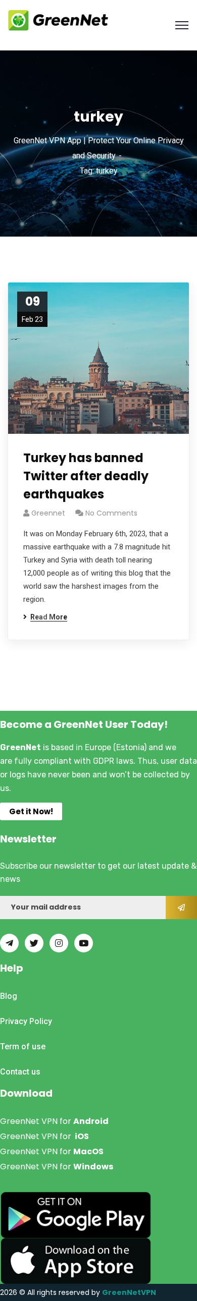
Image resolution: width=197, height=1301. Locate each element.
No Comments (111, 513)
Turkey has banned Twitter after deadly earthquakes (86, 475)
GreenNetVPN (129, 1292)
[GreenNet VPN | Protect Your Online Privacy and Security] (58, 19)
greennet (48, 513)
